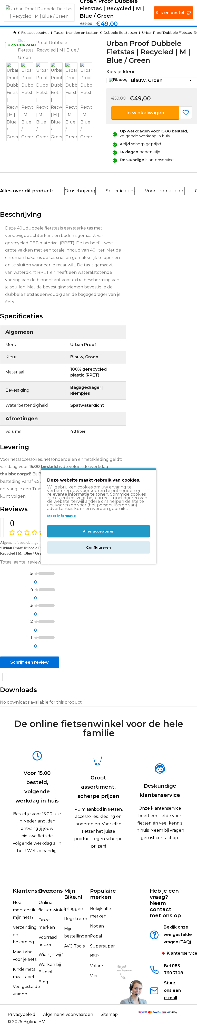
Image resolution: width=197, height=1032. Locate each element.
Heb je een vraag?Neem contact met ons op (165, 903)
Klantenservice (33, 891)
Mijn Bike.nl (73, 894)
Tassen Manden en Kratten (76, 32)
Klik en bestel (170, 12)
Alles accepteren (98, 531)
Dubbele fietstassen (120, 32)
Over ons (50, 891)
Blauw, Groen (147, 80)
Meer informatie (61, 516)
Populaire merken (103, 894)
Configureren (98, 547)
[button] (151, 80)
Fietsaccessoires (35, 32)
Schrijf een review (29, 662)
